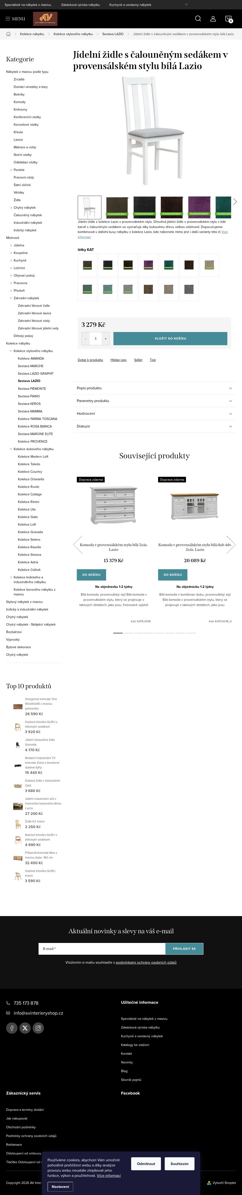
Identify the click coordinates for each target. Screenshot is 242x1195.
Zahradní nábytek (26, 298)
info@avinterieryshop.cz (38, 1012)
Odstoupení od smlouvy (23, 1153)
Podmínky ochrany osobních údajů (31, 1136)
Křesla (18, 132)
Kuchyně (20, 260)
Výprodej (12, 639)
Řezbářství (14, 632)
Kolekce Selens (29, 539)
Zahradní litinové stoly (34, 320)
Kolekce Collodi (29, 569)
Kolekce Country (30, 471)
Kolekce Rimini (28, 501)
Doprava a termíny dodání (25, 1110)
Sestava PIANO (29, 396)
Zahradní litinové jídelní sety (38, 328)
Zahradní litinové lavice (34, 313)
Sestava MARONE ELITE (35, 434)
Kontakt (126, 1053)
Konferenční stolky (27, 117)
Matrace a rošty (25, 147)
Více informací (109, 1175)
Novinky (127, 1062)
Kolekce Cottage (30, 494)
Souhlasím (180, 1163)
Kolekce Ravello (29, 547)
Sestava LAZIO (29, 381)
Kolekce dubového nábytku (34, 449)
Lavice (18, 139)
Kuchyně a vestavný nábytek (130, 4)
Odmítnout (146, 1163)
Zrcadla (19, 79)
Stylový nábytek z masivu (24, 601)
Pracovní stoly (24, 177)
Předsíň (19, 290)
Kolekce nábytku (18, 343)
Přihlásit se (184, 948)
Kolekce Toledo (29, 464)
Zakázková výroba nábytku (80, 4)
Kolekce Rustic (28, 486)
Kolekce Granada (30, 532)
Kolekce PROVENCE (33, 441)
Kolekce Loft (27, 524)
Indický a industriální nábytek (27, 609)
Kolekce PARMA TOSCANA (37, 418)
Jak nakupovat (16, 1118)
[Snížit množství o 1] (86, 338)
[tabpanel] (113, 550)
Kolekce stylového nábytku (33, 351)
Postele (19, 169)
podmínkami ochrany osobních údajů (146, 962)
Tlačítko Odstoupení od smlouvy (29, 1162)
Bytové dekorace (18, 647)
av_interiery (38, 1028)
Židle (17, 200)
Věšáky (19, 192)
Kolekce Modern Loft (33, 456)
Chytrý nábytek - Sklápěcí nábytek (31, 624)
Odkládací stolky (26, 162)
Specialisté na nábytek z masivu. (28, 4)
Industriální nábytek (28, 222)
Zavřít (103, 355)
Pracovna (20, 283)
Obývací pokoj (24, 275)
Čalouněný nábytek (28, 215)
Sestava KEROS (29, 403)
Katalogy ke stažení (135, 1044)
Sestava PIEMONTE (32, 388)
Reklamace (14, 1144)
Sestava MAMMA (30, 411)
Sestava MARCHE (30, 366)
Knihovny (20, 109)
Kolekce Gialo (28, 517)
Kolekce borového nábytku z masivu (35, 592)
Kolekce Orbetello (31, 479)
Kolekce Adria (28, 562)
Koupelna (20, 252)
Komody (20, 102)
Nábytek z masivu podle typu (27, 71)
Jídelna (19, 245)
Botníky (19, 94)
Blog (124, 1071)
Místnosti (12, 237)
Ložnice (19, 268)
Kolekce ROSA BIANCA (35, 426)
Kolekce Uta (26, 509)
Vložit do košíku (170, 338)
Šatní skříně (22, 185)
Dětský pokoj (23, 335)
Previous (77, 544)
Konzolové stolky (26, 124)
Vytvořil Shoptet (224, 1182)
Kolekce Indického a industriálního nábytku (30, 579)
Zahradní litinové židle (34, 305)
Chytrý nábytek (25, 207)
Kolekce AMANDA (31, 358)
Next (231, 544)
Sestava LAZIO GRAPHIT (36, 373)
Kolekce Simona (29, 554)
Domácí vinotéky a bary (31, 86)
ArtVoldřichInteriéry (11, 1028)
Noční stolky (23, 154)
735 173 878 (26, 1003)
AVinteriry (25, 1028)
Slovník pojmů (131, 1079)
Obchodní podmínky (21, 1127)
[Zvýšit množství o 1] (105, 338)
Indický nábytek (25, 230)
